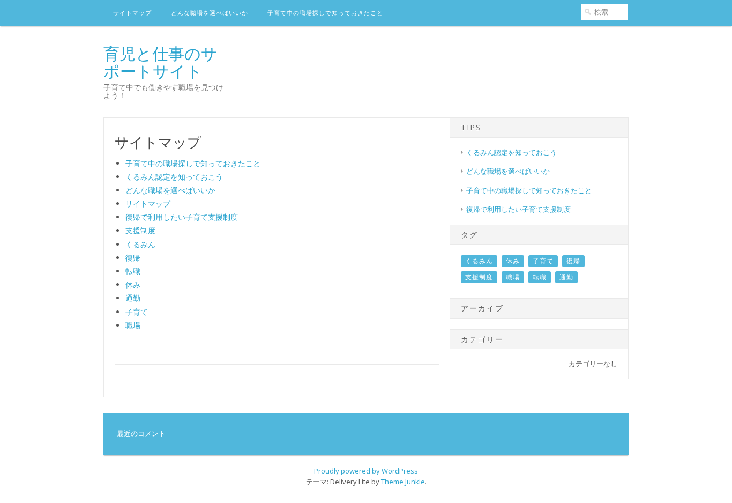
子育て (136, 312)
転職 (132, 271)
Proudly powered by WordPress (366, 471)
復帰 (132, 258)
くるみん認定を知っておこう (174, 177)
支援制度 (140, 230)
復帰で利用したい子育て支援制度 (181, 217)
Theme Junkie (403, 481)
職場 (132, 325)
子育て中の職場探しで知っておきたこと (325, 13)
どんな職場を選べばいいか (209, 13)
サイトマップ (132, 13)
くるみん (140, 244)
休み (132, 284)
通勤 (132, 298)
